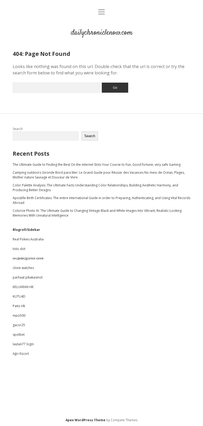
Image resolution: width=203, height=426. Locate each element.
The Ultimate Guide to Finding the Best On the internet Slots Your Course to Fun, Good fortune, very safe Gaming (97, 164)
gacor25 (19, 325)
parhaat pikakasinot (28, 277)
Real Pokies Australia (28, 239)
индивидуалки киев (28, 258)
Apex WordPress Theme (85, 420)
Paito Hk (19, 306)
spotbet (19, 334)
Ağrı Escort (21, 353)
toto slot (19, 248)
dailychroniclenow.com (101, 33)
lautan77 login (23, 344)
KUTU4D (19, 296)
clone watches (23, 268)
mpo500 (19, 315)
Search (18, 129)
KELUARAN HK (23, 287)
